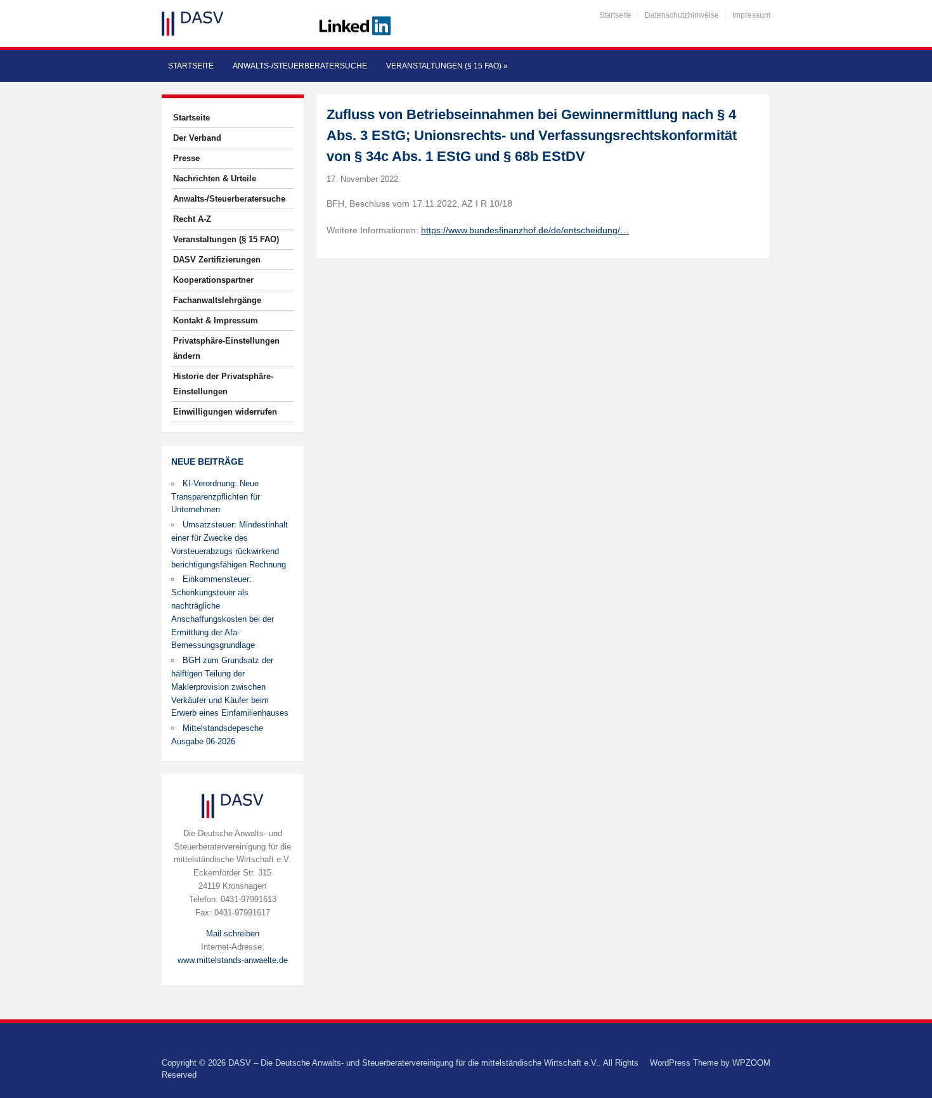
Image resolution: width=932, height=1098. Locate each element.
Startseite (615, 15)
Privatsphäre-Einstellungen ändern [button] (226, 348)
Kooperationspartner (213, 280)
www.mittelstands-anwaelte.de (233, 960)
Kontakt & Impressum (215, 320)
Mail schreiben (232, 933)
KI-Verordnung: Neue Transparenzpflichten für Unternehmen (215, 497)
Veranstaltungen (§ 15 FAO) (447, 65)
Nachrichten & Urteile (214, 178)
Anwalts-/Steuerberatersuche (300, 65)
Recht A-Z (192, 219)
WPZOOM (751, 1063)
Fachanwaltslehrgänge (217, 300)
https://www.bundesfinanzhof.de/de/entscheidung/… (525, 230)
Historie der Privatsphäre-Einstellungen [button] (223, 383)
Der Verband (197, 138)
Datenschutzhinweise (682, 15)
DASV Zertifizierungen (217, 259)
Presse (186, 158)
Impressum (751, 15)
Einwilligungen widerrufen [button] (225, 412)
